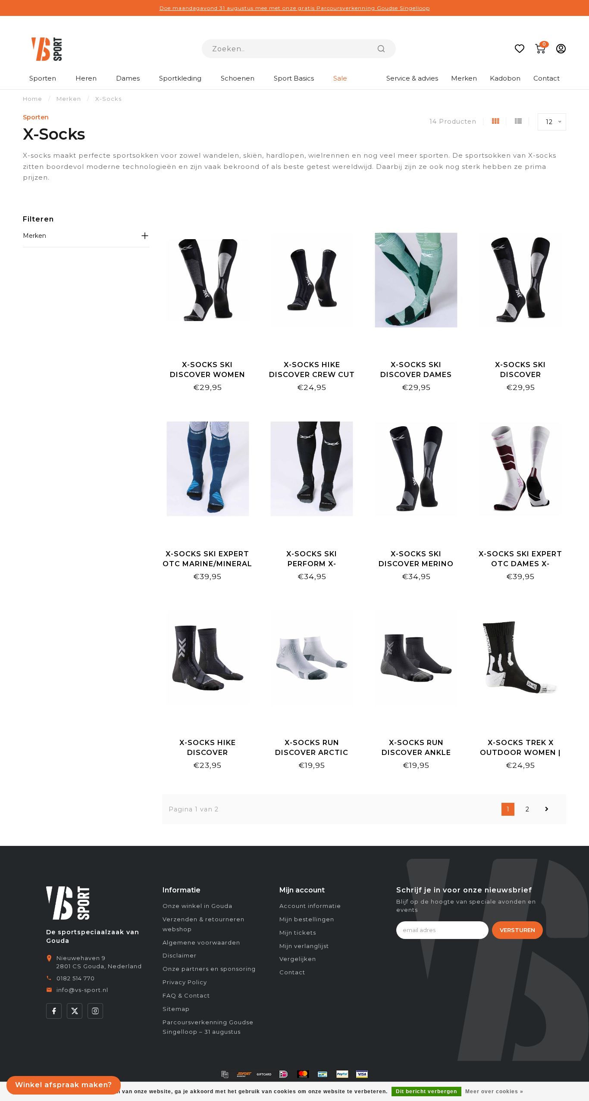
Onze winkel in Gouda (197, 905)
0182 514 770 (75, 978)
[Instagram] (95, 1011)
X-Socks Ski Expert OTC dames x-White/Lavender (520, 564)
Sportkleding (180, 78)
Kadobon (505, 78)
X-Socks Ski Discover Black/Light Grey (520, 375)
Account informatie (310, 905)
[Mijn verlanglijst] (519, 49)
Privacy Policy (185, 982)
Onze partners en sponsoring (209, 968)
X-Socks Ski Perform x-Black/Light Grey (311, 564)
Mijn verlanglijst (304, 945)
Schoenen (237, 78)
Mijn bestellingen (306, 919)
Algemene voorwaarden (201, 942)
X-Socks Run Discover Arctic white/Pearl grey (312, 753)
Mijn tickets (297, 932)
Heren (86, 78)
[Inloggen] (561, 49)
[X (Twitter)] (74, 1011)
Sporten (42, 78)
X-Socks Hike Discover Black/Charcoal (207, 753)
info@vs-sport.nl (82, 989)
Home (32, 98)
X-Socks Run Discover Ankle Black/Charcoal (416, 753)
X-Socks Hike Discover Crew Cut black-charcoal (312, 375)
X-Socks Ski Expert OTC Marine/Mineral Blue (207, 564)
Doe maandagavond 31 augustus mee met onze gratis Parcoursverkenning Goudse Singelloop (295, 8)
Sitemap (176, 1008)
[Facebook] (54, 1011)
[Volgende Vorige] (546, 809)
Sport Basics (294, 78)
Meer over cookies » (494, 1092)
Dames (128, 78)
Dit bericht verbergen (426, 1092)
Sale (340, 78)
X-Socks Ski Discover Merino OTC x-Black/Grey (416, 564)
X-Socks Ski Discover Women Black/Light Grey (207, 375)
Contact (546, 78)
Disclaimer (180, 955)
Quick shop (208, 344)
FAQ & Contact (186, 995)
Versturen (517, 929)
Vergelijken (297, 958)
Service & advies (412, 78)
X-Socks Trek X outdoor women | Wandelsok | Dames (520, 753)
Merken (464, 78)
